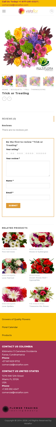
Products (7, 335)
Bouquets (16, 89)
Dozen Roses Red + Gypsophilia (38, 279)
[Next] (49, 47)
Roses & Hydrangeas (38, 252)
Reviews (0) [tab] (9, 119)
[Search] (52, 11)
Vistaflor (28, 423)
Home (5, 89)
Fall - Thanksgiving (34, 89)
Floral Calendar (10, 327)
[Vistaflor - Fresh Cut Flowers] (28, 11)
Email (9, 192)
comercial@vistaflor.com (15, 364)
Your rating (12, 149)
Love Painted (8, 278)
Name (10, 181)
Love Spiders (8, 306)
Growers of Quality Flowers (16, 319)
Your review (13, 158)
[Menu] (4, 11)
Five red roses (8, 252)
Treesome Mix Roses (39, 306)
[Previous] (6, 47)
